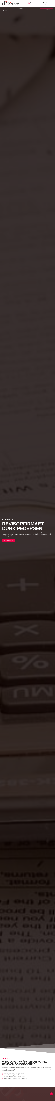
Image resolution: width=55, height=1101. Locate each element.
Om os (27, 9)
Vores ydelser (12, 9)
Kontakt (5, 11)
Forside (4, 9)
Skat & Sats (20, 9)
